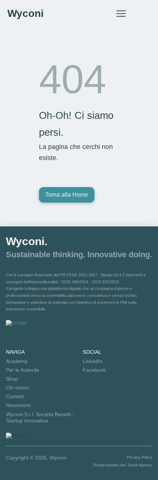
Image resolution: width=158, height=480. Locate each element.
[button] (121, 13)
